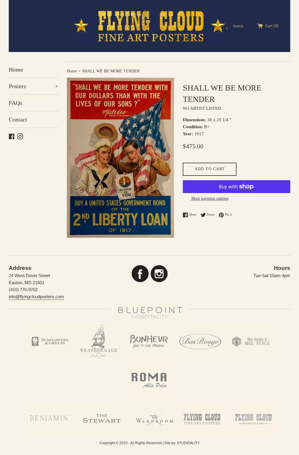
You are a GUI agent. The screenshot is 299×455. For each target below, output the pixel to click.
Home (16, 69)
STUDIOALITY (188, 443)
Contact (18, 119)
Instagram (159, 273)
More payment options (209, 198)
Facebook (140, 273)
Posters (33, 86)
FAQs (15, 103)
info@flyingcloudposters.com (36, 296)
